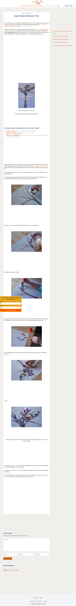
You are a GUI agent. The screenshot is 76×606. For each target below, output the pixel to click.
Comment (6, 539)
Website (37, 554)
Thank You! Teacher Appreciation (60, 36)
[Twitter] (38, 598)
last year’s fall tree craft (36, 166)
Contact (44, 601)
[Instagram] (69, 6)
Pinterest (20, 470)
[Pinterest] (67, 6)
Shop (46, 5)
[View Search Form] (58, 6)
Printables (33, 5)
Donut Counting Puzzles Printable (60, 39)
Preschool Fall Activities (13, 570)
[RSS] (72, 6)
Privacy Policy (33, 601)
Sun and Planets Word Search (60, 42)
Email (21, 554)
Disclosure (39, 601)
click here (15, 465)
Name (5, 554)
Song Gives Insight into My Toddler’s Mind (62, 45)
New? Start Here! (24, 5)
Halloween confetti (10, 130)
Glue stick (8, 132)
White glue (13, 132)
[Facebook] (65, 6)
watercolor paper (17, 133)
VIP (50, 5)
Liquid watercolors (10, 135)
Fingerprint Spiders (44, 29)
